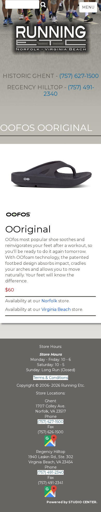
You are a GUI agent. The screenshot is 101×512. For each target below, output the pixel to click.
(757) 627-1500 (79, 75)
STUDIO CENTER (82, 502)
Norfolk (49, 300)
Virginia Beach (56, 309)
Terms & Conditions (50, 377)
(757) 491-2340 (69, 90)
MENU (88, 7)
